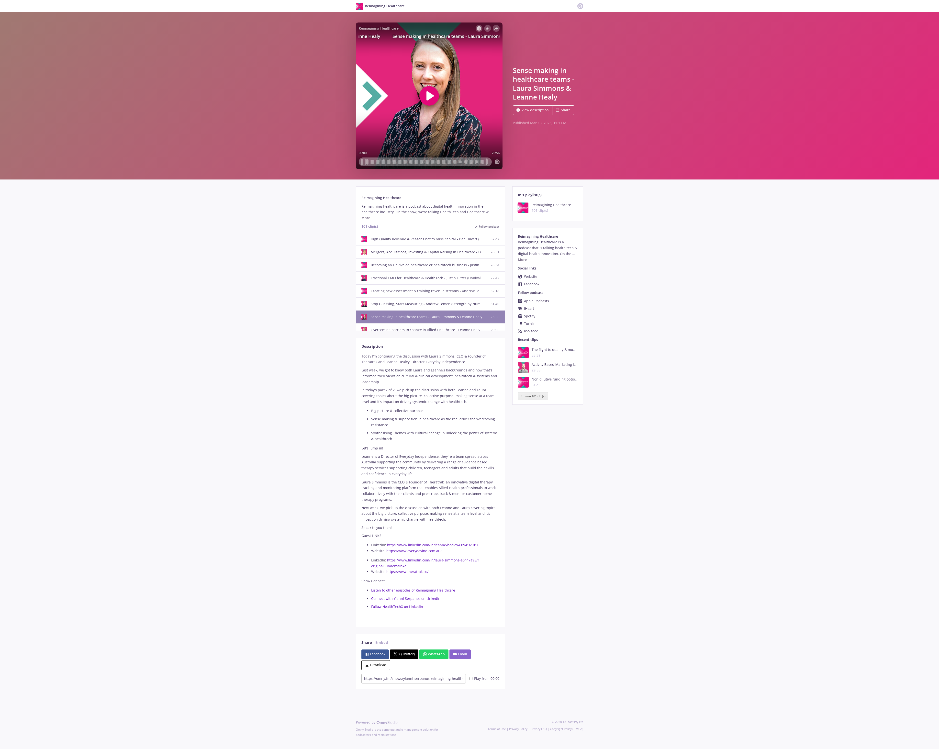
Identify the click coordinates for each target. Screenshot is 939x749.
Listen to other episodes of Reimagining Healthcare (413, 590)
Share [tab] (366, 642)
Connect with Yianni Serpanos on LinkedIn (405, 598)
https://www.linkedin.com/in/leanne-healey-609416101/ (432, 545)
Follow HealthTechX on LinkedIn (397, 606)
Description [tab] (372, 346)
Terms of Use (497, 729)
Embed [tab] (381, 642)
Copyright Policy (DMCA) (566, 729)
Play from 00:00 (486, 678)
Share (565, 110)
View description (535, 110)
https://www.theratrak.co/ (407, 571)
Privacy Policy (518, 729)
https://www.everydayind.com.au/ (414, 550)
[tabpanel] (430, 486)
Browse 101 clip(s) (533, 396)
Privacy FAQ (539, 729)
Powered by (366, 722)
